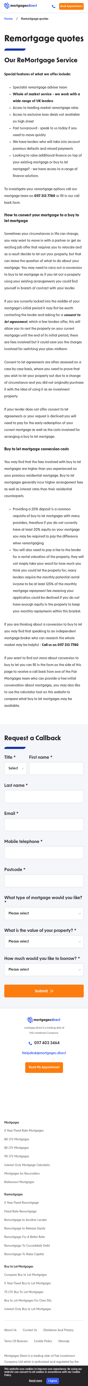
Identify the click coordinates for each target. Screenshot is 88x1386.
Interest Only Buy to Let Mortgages (27, 1309)
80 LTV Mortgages (16, 1139)
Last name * (16, 786)
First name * (41, 758)
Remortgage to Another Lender (25, 1220)
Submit (41, 991)
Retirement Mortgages (19, 1182)
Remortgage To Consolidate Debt (27, 1246)
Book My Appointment (44, 1067)
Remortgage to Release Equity (24, 1228)
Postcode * (15, 870)
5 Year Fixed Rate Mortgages (24, 1130)
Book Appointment (71, 6)
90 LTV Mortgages (16, 1156)
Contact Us (30, 1330)
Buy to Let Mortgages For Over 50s (27, 1300)
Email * (11, 814)
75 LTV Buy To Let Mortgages (23, 1292)
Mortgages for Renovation (22, 1173)
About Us (10, 1330)
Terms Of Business (16, 1341)
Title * (10, 758)
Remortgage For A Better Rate (24, 1237)
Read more (35, 1381)
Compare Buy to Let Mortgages (25, 1275)
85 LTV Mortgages (16, 1148)
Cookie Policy (43, 1341)
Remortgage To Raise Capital (24, 1254)
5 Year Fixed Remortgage (21, 1203)
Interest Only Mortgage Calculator (27, 1165)
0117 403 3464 (54, 6)
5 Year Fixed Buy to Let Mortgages (27, 1283)
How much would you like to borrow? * (42, 959)
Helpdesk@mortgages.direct (44, 1053)
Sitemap (63, 1341)
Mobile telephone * (23, 842)
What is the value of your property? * (40, 931)
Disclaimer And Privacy (58, 1330)
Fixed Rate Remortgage (20, 1211)
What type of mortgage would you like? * (43, 900)
